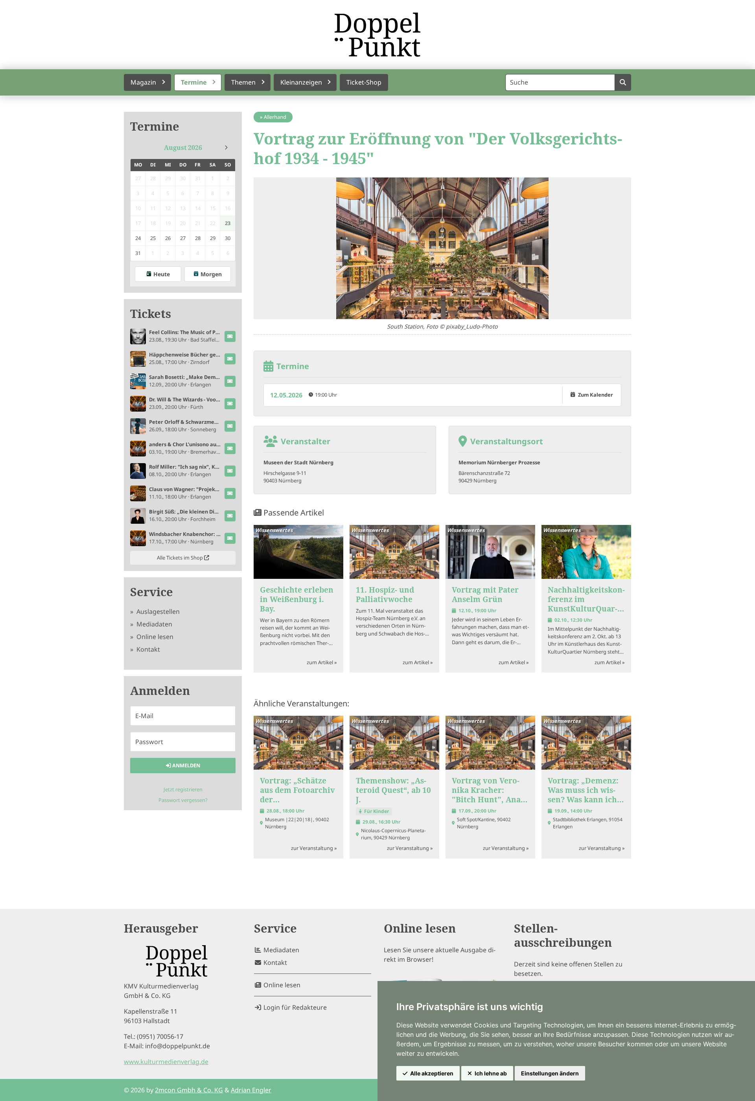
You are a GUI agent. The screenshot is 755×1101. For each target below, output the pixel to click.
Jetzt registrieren (183, 789)
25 (153, 238)
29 (212, 238)
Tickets (150, 313)
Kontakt (147, 649)
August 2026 (183, 147)
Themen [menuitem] (243, 82)
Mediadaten (153, 624)
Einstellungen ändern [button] (550, 1073)
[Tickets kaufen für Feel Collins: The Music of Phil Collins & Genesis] (230, 336)
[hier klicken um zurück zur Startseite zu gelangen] (377, 35)
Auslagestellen (157, 611)
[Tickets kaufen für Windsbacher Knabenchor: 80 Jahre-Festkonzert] (230, 538)
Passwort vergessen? (183, 800)
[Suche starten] (623, 82)
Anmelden (185, 765)
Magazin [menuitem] (143, 82)
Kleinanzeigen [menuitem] (301, 82)
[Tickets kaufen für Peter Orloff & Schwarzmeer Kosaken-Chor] (230, 426)
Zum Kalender (595, 394)
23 (227, 223)
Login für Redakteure (294, 1007)
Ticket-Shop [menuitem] (363, 82)
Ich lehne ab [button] (491, 1073)
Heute (161, 274)
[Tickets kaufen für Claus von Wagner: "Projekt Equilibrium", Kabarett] (230, 493)
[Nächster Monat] (226, 147)
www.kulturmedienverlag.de (166, 1061)
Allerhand (275, 116)
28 (198, 238)
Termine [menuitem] (194, 82)
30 (227, 238)
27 (183, 238)
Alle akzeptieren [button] (431, 1073)
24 (138, 238)
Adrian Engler (251, 1090)
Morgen (211, 274)
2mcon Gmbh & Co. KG (189, 1090)
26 (168, 238)
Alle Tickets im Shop (180, 557)
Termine (154, 126)
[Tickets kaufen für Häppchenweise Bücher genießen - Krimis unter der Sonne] (230, 358)
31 (138, 253)
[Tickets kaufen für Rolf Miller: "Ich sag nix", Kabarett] (230, 471)
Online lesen (154, 636)
